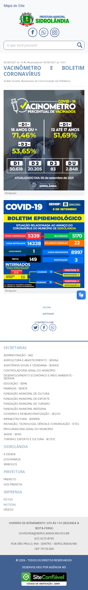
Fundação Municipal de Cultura (26, 393)
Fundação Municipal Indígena (25, 408)
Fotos (8, 499)
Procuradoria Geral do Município (28, 429)
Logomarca (12, 459)
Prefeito (10, 479)
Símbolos (10, 464)
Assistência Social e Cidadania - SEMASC (31, 365)
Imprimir (48, 313)
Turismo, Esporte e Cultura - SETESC (29, 439)
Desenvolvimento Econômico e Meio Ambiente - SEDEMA (38, 377)
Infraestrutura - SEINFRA (22, 418)
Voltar (47, 307)
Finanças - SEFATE (16, 388)
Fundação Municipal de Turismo (27, 403)
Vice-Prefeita (13, 484)
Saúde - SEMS (12, 434)
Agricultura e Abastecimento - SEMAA (31, 360)
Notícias (10, 504)
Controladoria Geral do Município (30, 370)
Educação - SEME (15, 383)
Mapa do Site (14, 6)
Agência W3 (57, 567)
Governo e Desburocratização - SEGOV (32, 413)
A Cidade (10, 454)
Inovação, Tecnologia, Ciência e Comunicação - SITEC (41, 423)
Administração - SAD (18, 355)
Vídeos (8, 509)
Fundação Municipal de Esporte (27, 398)
